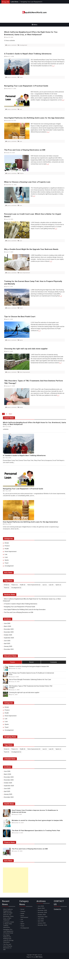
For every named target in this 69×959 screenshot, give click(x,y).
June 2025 (7, 640)
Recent (31, 662)
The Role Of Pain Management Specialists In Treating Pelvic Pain (36, 830)
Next (10, 414)
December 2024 (9, 649)
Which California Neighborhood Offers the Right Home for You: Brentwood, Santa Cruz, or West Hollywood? (34, 423)
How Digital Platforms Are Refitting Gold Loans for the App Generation (34, 118)
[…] (53, 65)
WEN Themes (39, 957)
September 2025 (9, 637)
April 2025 (7, 643)
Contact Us (57, 909)
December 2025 (9, 629)
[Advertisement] (15, 880)
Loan (20, 109)
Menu (35, 24)
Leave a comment (11, 45)
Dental (21, 407)
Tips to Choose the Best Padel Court (19, 317)
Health (7, 548)
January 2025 (8, 646)
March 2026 (7, 626)
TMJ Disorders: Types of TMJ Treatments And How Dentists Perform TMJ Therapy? (30, 686)
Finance (21, 173)
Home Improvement (24, 272)
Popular (12, 662)
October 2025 (8, 635)
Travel (21, 77)
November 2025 (9, 632)
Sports (21, 340)
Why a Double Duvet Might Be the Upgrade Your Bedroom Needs (31, 249)
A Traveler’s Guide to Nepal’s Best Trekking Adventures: (28, 54)
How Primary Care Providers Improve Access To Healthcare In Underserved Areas (31, 673)
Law (6, 554)
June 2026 (7, 623)
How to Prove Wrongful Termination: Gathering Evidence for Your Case (30, 679)
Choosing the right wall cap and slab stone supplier (26, 349)
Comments (53, 662)
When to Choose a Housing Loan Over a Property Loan (27, 182)
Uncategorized (23, 45)
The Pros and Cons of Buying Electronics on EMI (24, 150)
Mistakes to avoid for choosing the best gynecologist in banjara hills (29, 666)
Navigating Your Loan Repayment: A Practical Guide (26, 86)
